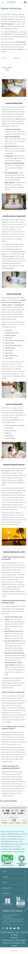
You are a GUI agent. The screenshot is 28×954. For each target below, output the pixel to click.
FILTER (5, 58)
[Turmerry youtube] (14, 928)
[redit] (18, 928)
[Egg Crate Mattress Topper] (7, 63)
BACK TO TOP (14, 950)
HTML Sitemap (16, 943)
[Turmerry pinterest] (10, 928)
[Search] (22, 2)
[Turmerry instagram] (6, 928)
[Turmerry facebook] (3, 928)
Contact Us (14, 938)
